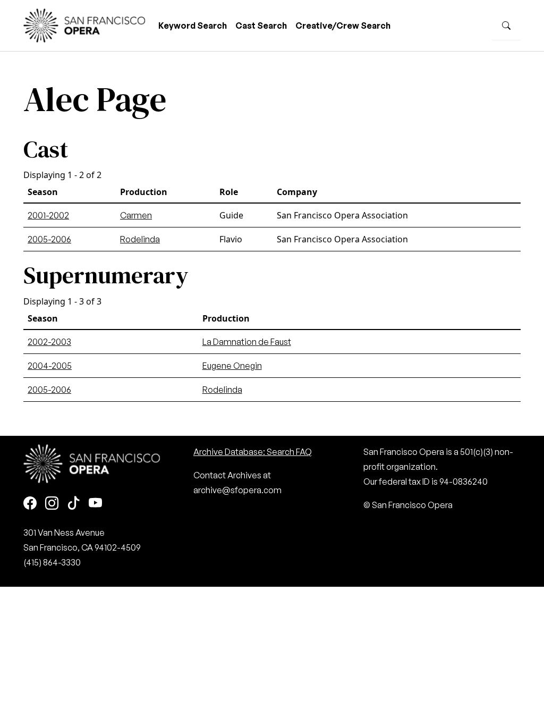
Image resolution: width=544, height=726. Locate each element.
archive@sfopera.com (237, 490)
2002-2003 (49, 341)
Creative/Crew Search (342, 25)
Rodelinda (140, 239)
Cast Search (261, 25)
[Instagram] (51, 504)
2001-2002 (48, 215)
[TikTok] (73, 504)
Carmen (136, 215)
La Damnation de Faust (246, 341)
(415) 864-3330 (52, 562)
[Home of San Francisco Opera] (84, 24)
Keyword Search (192, 25)
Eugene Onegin (232, 365)
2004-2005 (50, 365)
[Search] (506, 25)
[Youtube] (95, 504)
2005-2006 (49, 239)
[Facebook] (30, 504)
